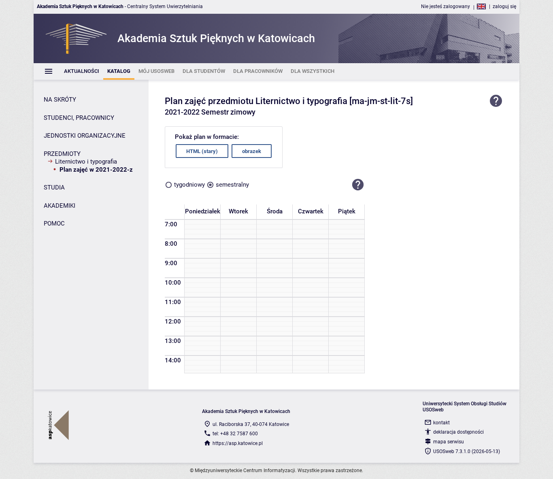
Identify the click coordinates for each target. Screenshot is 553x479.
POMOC (54, 223)
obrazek (251, 151)
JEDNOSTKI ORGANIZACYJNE (84, 135)
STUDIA (54, 187)
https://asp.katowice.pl (238, 443)
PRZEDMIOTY (62, 154)
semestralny (232, 184)
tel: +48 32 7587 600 (235, 433)
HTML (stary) (202, 151)
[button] (358, 185)
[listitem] (81, 71)
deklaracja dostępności (458, 432)
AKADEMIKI (59, 205)
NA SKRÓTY (60, 99)
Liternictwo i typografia (86, 161)
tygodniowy (189, 184)
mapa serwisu (448, 442)
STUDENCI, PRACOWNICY (79, 117)
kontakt (441, 423)
